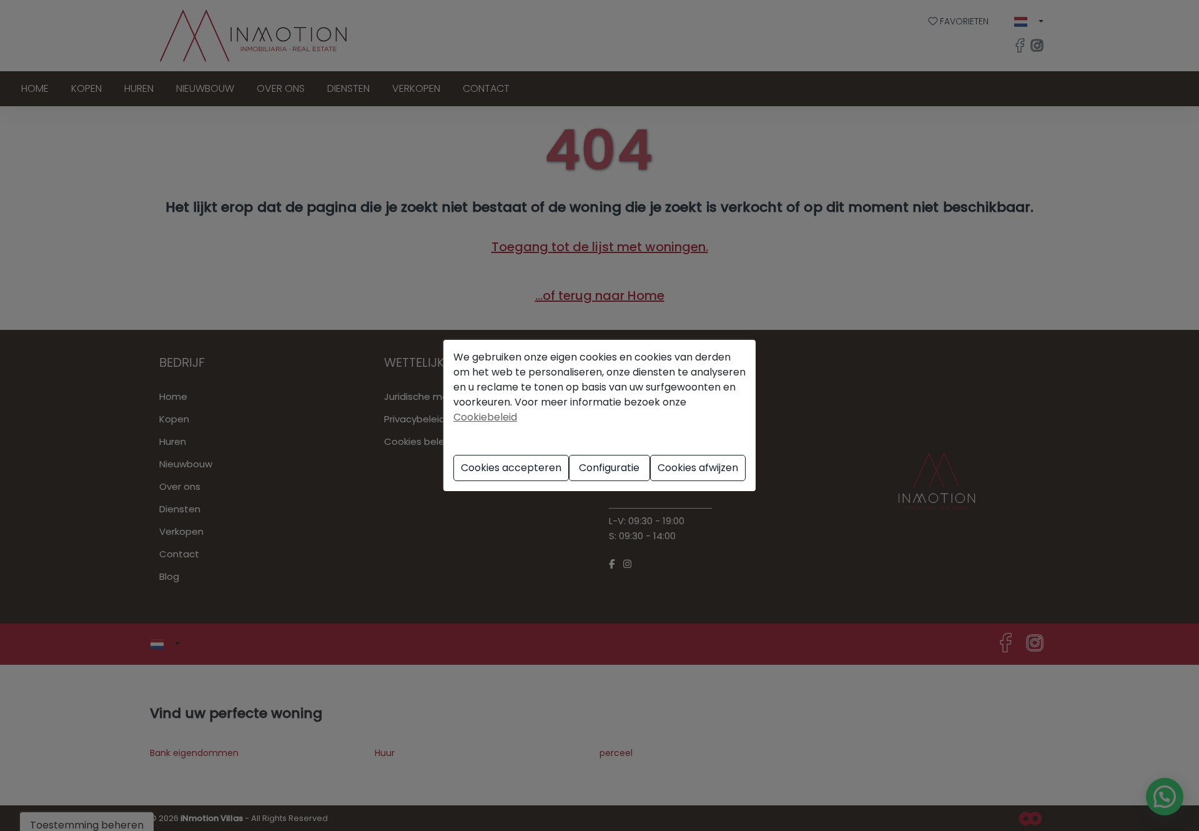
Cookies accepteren (511, 467)
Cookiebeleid (485, 417)
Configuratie (609, 467)
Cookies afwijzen (698, 467)
